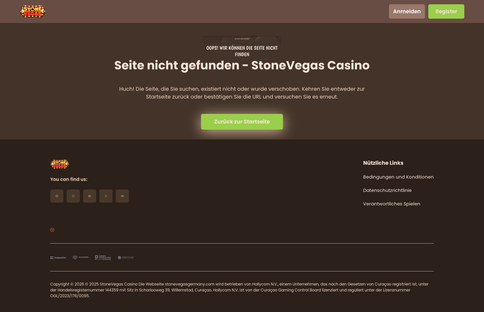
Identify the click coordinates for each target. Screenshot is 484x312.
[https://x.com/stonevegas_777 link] (106, 196)
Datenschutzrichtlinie (387, 190)
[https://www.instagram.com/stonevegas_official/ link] (73, 196)
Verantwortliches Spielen (391, 204)
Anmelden (407, 11)
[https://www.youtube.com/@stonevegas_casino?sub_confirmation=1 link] (122, 196)
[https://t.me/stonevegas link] (89, 196)
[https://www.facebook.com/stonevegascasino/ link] (56, 196)
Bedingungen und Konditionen (398, 177)
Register (446, 11)
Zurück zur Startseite (242, 121)
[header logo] (33, 11)
